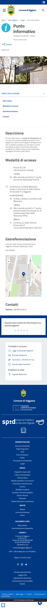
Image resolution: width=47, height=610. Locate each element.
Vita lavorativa (22, 477)
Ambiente (22, 498)
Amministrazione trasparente (22, 528)
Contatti (22, 532)
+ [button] (8, 258)
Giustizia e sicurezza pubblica (22, 492)
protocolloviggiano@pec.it (22, 547)
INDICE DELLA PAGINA (10, 93)
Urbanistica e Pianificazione (22, 483)
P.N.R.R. (22, 584)
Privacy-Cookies (7, 594)
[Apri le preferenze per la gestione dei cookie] (4, 606)
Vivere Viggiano (13, 20)
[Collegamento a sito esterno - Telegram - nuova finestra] (26, 564)
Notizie (22, 509)
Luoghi (22, 20)
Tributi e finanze (22, 495)
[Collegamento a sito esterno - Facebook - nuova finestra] (18, 564)
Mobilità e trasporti (22, 489)
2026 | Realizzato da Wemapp (23, 600)
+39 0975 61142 (22, 544)
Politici (22, 457)
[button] (44, 2)
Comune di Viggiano (27, 10)
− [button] (8, 261)
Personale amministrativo (22, 460)
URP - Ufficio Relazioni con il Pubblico (22, 551)
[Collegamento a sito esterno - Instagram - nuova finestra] (22, 564)
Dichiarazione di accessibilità (22, 581)
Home (3, 20)
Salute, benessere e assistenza (22, 501)
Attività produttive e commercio (22, 480)
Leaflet (28, 296)
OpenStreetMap (36, 296)
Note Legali (19, 594)
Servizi (22, 468)
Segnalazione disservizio (22, 578)
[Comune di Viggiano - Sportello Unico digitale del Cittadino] (11, 10)
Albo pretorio (22, 525)
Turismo (22, 486)
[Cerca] (43, 10)
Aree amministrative (22, 446)
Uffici (22, 452)
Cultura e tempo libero (22, 475)
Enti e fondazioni (22, 454)
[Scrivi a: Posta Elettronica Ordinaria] (22, 549)
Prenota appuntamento (22, 572)
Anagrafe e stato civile (22, 472)
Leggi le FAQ (22, 575)
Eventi (22, 515)
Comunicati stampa (22, 512)
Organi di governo (22, 449)
